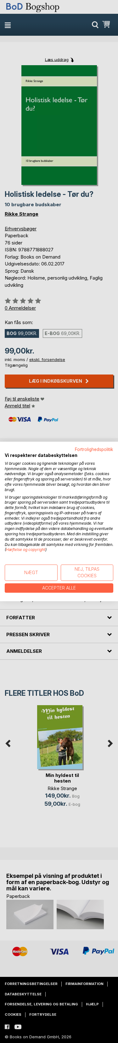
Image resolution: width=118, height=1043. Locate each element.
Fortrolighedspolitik (94, 449)
